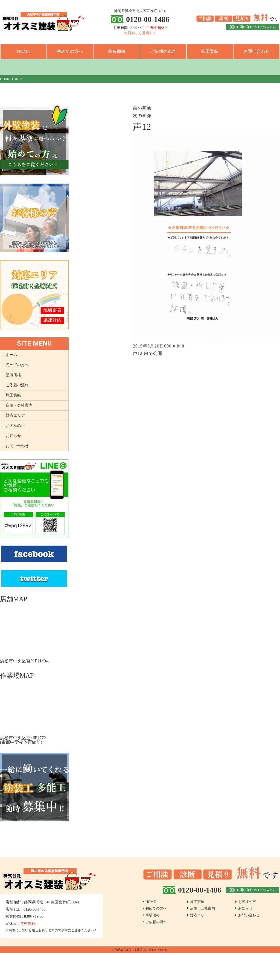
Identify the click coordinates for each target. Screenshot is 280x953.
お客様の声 (15, 426)
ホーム (11, 355)
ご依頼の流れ (163, 51)
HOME (23, 51)
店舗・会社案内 (19, 405)
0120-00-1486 (147, 19)
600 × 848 (174, 346)
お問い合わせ (256, 51)
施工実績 (209, 51)
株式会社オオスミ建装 (128, 949)
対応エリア (15, 415)
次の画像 (142, 115)
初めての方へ (70, 51)
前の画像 (142, 108)
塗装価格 (117, 51)
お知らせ (13, 436)
